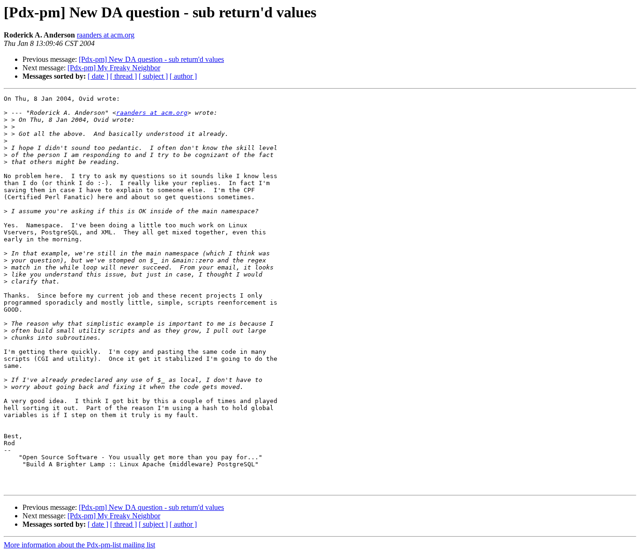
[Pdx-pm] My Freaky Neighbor (113, 68)
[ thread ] (123, 76)
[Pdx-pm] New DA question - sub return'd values (151, 59)
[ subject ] (153, 76)
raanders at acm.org (105, 35)
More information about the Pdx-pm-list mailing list (79, 545)
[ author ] (183, 76)
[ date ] (98, 76)
